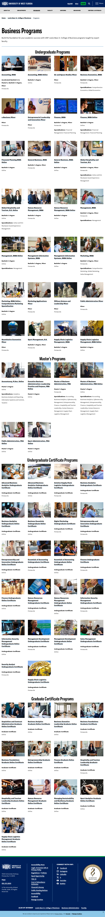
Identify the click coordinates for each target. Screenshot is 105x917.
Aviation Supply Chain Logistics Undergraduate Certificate (64, 485)
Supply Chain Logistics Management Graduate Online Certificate (11, 839)
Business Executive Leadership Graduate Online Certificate (65, 724)
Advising (63, 10)
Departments (21, 10)
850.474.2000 (6, 883)
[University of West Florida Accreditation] (92, 874)
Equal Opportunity (37, 876)
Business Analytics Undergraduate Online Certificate (10, 523)
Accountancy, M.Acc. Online (13, 381)
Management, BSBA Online (12, 256)
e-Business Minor (8, 117)
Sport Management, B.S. (37, 340)
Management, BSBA (88, 208)
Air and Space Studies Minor (65, 75)
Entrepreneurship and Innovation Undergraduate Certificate (91, 523)
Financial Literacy (37, 887)
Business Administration (70, 908)
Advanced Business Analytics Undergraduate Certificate (12, 485)
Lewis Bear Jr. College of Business (19, 18)
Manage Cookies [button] (77, 914)
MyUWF (70, 4)
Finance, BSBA (60, 117)
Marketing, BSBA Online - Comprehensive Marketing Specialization (12, 303)
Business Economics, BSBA (91, 75)
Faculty (50, 10)
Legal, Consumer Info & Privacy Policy (39, 869)
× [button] (103, 912)
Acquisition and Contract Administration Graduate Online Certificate (12, 724)
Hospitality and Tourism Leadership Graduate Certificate (90, 762)
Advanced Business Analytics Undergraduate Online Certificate (38, 485)
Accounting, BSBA (9, 75)
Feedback (34, 896)
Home (4, 18)
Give (76, 4)
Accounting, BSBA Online (38, 75)
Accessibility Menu (38, 865)
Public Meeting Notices (39, 890)
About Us (7, 10)
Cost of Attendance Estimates (38, 883)
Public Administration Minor (91, 301)
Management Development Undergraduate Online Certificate (65, 641)
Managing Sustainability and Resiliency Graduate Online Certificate (64, 800)
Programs (36, 18)
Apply (83, 4)
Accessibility (35, 893)
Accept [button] (68, 914)
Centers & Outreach (94, 10)
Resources (77, 10)
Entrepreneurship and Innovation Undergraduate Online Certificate (12, 562)
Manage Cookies (37, 899)
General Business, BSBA (37, 160)
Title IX (33, 879)
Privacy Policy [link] (58, 914)
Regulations (35, 873)
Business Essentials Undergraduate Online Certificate (37, 523)
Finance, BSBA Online (88, 117)
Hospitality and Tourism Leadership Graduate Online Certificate (13, 800)
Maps (4, 880)
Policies (44, 873)
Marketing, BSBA (87, 256)
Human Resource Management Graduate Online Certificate (37, 800)
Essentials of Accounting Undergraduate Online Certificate (64, 562)
